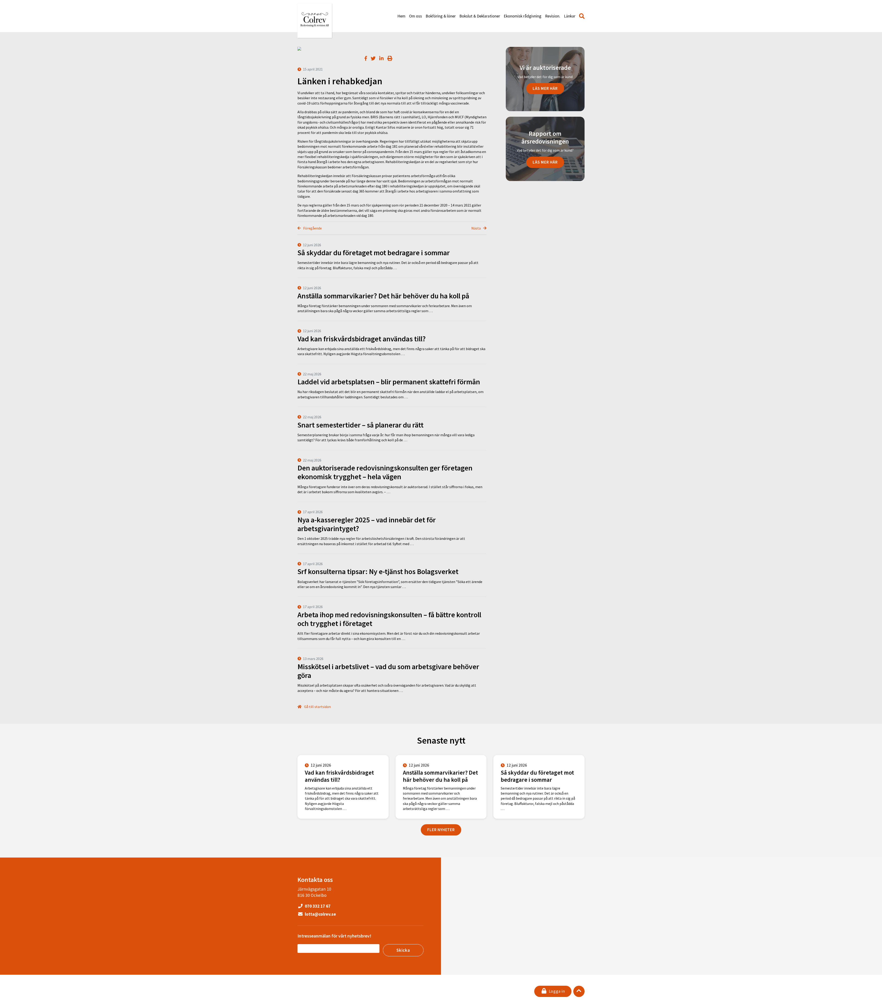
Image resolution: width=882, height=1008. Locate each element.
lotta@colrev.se (320, 914)
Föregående (312, 228)
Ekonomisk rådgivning (522, 16)
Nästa (476, 228)
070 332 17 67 (317, 906)
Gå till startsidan (317, 706)
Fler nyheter (441, 829)
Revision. (552, 16)
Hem (401, 16)
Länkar (569, 16)
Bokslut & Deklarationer (479, 16)
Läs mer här (545, 88)
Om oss (415, 16)
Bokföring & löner (441, 16)
